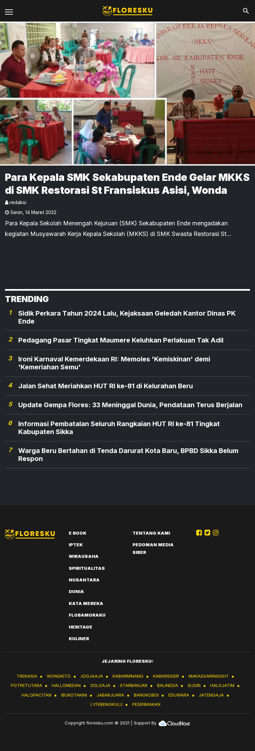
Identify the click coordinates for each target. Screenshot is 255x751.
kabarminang (128, 676)
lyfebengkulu (106, 704)
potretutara (26, 685)
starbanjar (133, 685)
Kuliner (79, 638)
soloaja (100, 685)
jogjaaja (91, 676)
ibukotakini (74, 695)
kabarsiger (166, 676)
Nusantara (84, 579)
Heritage (80, 627)
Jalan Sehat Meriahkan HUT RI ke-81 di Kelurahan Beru (105, 386)
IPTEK (76, 544)
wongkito (59, 676)
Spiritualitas (87, 568)
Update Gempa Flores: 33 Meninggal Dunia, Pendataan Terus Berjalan (130, 405)
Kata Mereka (86, 603)
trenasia (27, 676)
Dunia (76, 591)
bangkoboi (146, 695)
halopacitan (36, 695)
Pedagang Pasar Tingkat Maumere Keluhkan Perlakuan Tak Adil (120, 340)
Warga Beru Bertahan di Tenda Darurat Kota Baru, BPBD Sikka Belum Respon (128, 455)
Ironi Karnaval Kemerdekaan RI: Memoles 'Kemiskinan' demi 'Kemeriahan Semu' (114, 363)
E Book (77, 533)
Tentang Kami (151, 533)
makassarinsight (209, 676)
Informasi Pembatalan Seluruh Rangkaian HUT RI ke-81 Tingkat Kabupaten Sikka (119, 428)
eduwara (178, 695)
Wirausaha (84, 556)
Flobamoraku (87, 615)
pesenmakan (146, 704)
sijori (194, 685)
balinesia (167, 685)
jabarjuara (110, 695)
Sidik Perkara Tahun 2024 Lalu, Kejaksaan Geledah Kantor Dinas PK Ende (127, 317)
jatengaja (211, 695)
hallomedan (66, 685)
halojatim (222, 685)
